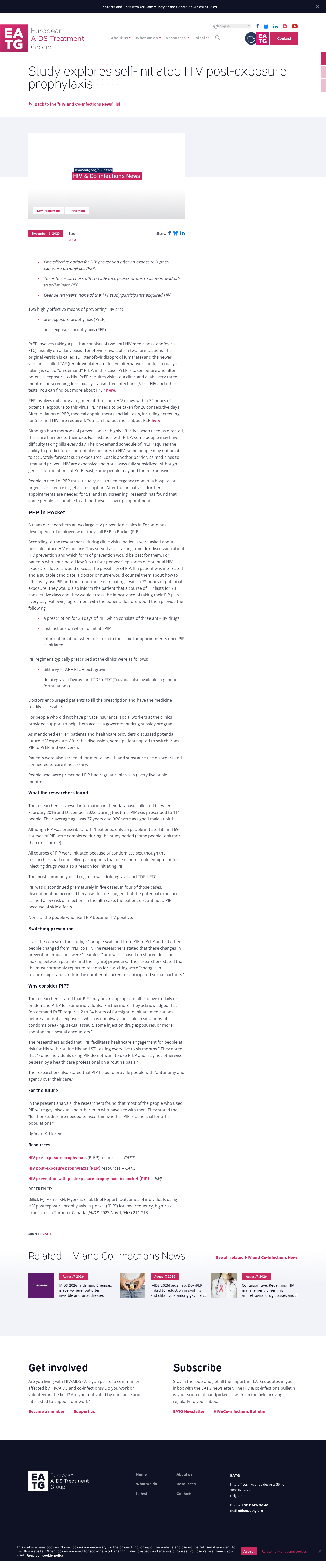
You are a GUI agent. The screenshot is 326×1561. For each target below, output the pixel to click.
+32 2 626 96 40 (255, 1505)
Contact (284, 38)
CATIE (47, 1233)
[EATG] (42, 38)
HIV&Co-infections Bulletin (239, 1411)
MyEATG (257, 38)
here (110, 390)
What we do (147, 37)
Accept (249, 1551)
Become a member (46, 1411)
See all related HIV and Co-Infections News (257, 1257)
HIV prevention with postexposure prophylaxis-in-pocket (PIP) (88, 1178)
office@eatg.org (250, 1510)
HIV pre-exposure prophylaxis (57, 1157)
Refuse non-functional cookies (284, 1551)
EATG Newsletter (189, 1411)
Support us (84, 1411)
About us (119, 37)
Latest (199, 37)
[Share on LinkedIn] (182, 233)
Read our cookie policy (45, 1555)
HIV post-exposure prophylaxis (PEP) (64, 1168)
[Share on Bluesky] (175, 233)
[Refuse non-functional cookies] (319, 1551)
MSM (72, 240)
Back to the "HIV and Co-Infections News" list (77, 103)
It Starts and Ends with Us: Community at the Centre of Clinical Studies (159, 6)
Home (141, 1474)
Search (217, 37)
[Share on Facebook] (169, 233)
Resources (176, 37)
